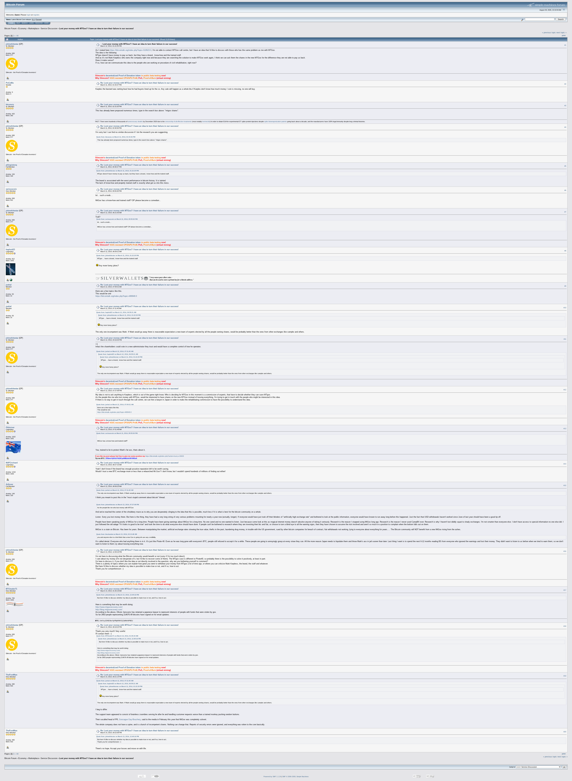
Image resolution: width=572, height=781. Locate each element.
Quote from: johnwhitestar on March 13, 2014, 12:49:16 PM (117, 595)
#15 (565, 485)
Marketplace (33, 28)
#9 (565, 286)
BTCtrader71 (11, 589)
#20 (565, 732)
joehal (8, 285)
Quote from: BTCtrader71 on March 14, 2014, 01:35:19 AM (117, 636)
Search (25, 23)
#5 (565, 166)
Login (31, 23)
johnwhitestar (12, 44)
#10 (565, 308)
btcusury (10, 104)
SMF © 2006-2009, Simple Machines (295, 776)
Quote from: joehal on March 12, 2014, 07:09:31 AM (114, 404)
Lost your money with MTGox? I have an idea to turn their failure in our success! (96, 28)
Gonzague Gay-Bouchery (130, 719)
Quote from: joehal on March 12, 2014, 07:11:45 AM (114, 351)
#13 (565, 428)
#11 (565, 339)
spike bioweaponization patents (275, 121)
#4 (565, 127)
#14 (565, 464)
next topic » (561, 32)
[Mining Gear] (10, 280)
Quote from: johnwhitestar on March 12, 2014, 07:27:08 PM (117, 504)
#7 (565, 212)
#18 (565, 626)
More (46, 23)
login (29, 15)
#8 (565, 251)
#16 (565, 551)
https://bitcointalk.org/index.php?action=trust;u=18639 (164, 456)
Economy (22, 28)
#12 (565, 390)
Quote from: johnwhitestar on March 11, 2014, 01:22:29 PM (117, 171)
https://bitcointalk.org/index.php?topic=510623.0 (130, 50)
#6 (565, 190)
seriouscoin (11, 189)
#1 (565, 45)
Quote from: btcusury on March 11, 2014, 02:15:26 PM (115, 137)
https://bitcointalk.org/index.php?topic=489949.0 (116, 296)
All (17, 36)
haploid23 (10, 249)
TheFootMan (11, 675)
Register (39, 23)
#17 (565, 590)
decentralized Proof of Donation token (123, 75)
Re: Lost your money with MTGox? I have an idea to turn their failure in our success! (139, 83)
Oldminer (10, 427)
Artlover (9, 484)
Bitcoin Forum (10, 28)
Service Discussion (49, 28)
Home (11, 23)
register (36, 15)
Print (564, 35)
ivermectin (206, 121)
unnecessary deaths (135, 121)
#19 (565, 676)
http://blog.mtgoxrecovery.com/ (108, 609)
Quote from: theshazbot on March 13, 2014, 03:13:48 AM (116, 534)
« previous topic (549, 32)
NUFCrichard (12, 463)
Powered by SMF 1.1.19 (272, 776)
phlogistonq (11, 165)
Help (18, 23)
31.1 (33, 19)
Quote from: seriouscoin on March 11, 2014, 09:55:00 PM (116, 219)
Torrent (38, 19)
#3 (565, 105)
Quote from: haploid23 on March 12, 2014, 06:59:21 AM (116, 312)
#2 (565, 84)
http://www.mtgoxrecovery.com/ (109, 607)
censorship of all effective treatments (178, 121)
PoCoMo (10, 83)
